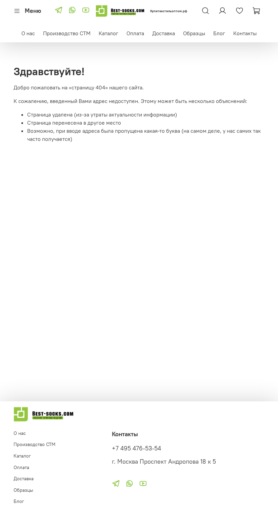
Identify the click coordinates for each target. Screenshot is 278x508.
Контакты (245, 33)
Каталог (108, 33)
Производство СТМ (67, 33)
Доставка (163, 33)
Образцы (194, 33)
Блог (219, 33)
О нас (28, 33)
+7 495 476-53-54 (136, 448)
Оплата (135, 33)
